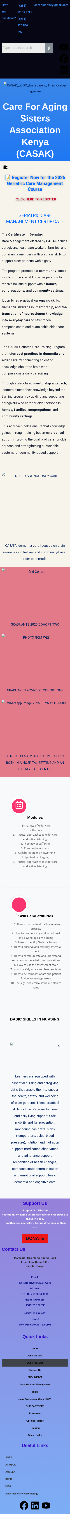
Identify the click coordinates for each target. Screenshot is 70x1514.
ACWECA (10, 1464)
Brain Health (35, 1435)
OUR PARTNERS (35, 1406)
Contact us (35, 1370)
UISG (8, 1486)
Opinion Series (34, 1420)
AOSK (8, 1457)
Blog (35, 1391)
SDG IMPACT (35, 1377)
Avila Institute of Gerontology (21, 1493)
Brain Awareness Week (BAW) (35, 1399)
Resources (35, 1413)
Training (35, 1428)
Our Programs (35, 1362)
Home (35, 1348)
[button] (5, 167)
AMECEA (10, 1472)
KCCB (8, 1479)
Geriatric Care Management (35, 1384)
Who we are (35, 1355)
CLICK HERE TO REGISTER (36, 199)
